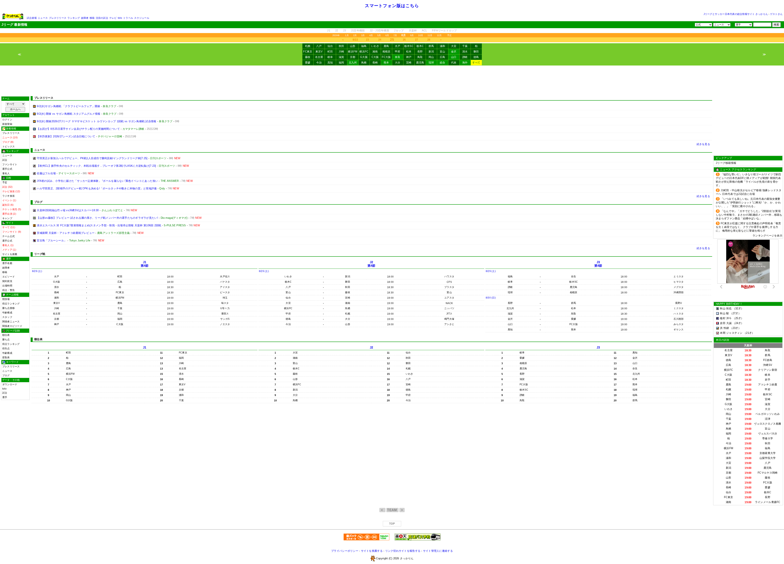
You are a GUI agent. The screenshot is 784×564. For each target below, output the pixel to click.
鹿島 (386, 46)
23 (367, 39)
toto (120, 18)
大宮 (454, 46)
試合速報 (32, 18)
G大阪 (364, 57)
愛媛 (308, 62)
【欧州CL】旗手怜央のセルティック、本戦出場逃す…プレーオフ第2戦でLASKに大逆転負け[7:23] (96, 165)
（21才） (748, 332)
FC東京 (307, 51)
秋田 (341, 46)
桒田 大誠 (726, 323)
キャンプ (7, 218)
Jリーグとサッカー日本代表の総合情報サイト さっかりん (736, 14)
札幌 (308, 46)
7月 (395, 35)
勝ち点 (6, 339)
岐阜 (330, 57)
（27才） (735, 313)
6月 (387, 35)
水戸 (397, 46)
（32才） (738, 308)
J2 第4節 (371, 264)
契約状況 (7, 281)
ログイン (7, 119)
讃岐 (465, 57)
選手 (4, 397)
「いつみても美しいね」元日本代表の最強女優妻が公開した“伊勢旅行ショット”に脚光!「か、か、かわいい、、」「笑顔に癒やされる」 (748, 202)
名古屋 (319, 57)
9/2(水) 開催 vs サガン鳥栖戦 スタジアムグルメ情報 (68, 113)
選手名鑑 (7, 263)
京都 (352, 57)
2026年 (336, 35)
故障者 (85, 18)
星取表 (6, 357)
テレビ (113, 18)
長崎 (375, 62)
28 (428, 39)
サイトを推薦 (9, 254)
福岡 (341, 62)
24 (379, 39)
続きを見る (703, 144)
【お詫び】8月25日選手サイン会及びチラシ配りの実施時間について (78, 128)
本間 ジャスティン (731, 332)
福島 (364, 46)
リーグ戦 (39, 253)
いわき (375, 46)
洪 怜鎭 (724, 328)
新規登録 (7, 124)
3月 (363, 35)
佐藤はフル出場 (46, 173)
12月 (439, 35)
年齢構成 (7, 312)
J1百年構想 (358, 30)
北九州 (353, 62)
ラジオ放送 (8, 195)
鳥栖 (364, 62)
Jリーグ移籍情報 (726, 162)
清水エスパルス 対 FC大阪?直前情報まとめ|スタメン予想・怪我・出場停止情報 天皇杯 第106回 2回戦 (99, 225)
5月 (379, 35)
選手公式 (7, 169)
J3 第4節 (598, 264)
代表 (454, 62)
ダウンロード (9, 384)
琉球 (431, 62)
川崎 (341, 51)
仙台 (330, 46)
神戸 (409, 57)
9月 (412, 35)
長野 (420, 51)
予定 (449, 35)
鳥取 (420, 57)
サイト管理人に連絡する (438, 550)
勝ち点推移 (8, 308)
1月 (347, 35)
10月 (420, 35)
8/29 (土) (37, 271)
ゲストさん (776, 14)
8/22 (355, 39)
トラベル (128, 18)
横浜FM (352, 51)
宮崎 (409, 62)
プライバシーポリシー (344, 550)
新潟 (431, 51)
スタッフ (7, 317)
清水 (465, 51)
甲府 (397, 51)
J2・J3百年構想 (379, 30)
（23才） (735, 328)
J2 (336, 30)
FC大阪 (386, 57)
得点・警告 (8, 290)
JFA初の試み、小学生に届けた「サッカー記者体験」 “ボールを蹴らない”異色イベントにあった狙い (97, 180)
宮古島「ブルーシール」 (52, 240)
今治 (319, 62)
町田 (330, 51)
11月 (430, 35)
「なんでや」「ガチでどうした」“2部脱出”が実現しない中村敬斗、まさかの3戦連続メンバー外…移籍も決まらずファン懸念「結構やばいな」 (749, 215)
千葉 (465, 46)
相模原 (386, 51)
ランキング (73, 18)
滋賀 (341, 57)
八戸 (319, 46)
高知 (330, 62)
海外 (465, 62)
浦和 (442, 46)
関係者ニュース (11, 321)
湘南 (375, 51)
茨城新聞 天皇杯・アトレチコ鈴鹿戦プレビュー (66, 232)
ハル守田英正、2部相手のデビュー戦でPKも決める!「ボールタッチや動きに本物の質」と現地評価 (97, 188)
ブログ (6, 375)
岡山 (431, 57)
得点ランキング (11, 303)
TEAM (392, 510)
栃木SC (408, 46)
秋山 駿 (724, 313)
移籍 (92, 18)
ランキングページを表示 (767, 235)
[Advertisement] (392, 81)
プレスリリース (57, 18)
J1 (328, 30)
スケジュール (141, 18)
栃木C (420, 46)
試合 (4, 160)
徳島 (476, 57)
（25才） (738, 318)
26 (404, 39)
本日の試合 (722, 339)
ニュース (43, 18)
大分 (397, 62)
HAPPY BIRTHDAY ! (729, 303)
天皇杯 (413, 30)
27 (416, 39)
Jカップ (399, 30)
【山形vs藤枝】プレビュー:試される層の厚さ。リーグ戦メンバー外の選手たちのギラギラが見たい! (97, 217)
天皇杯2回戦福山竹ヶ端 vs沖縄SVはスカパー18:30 (68, 210)
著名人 (6, 173)
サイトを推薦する (372, 550)
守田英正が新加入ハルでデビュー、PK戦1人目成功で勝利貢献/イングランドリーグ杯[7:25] (92, 158)
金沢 (454, 51)
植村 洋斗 (726, 318)
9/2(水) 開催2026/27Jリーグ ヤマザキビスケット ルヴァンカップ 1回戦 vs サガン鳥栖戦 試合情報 (96, 121)
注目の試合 (102, 18)
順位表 (6, 335)
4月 (371, 35)
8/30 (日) (491, 297)
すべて (476, 62)
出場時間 (7, 285)
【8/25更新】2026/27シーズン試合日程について (66, 136)
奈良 (397, 57)
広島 (442, 57)
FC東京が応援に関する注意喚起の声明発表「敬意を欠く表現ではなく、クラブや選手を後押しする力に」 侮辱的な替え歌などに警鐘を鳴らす (748, 227)
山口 (454, 57)
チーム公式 (8, 236)
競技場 (6, 299)
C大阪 (375, 57)
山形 (352, 46)
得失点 (6, 348)
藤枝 (308, 57)
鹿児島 (420, 62)
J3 (344, 30)
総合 (442, 62)
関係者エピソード (12, 326)
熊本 (386, 62)
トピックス (8, 146)
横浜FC (363, 51)
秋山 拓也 (726, 308)
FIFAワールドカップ (444, 30)
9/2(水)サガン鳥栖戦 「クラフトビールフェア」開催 (68, 106)
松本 (409, 51)
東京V (319, 51)
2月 (355, 35)
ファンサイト (9, 164)
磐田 (476, 51)
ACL (424, 30)
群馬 (431, 46)
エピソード (8, 276)
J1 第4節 (145, 264)
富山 (442, 51)
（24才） (738, 323)
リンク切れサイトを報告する (402, 550)
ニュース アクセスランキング (738, 169)
